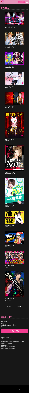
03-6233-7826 (14, 331)
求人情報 (21, 2)
